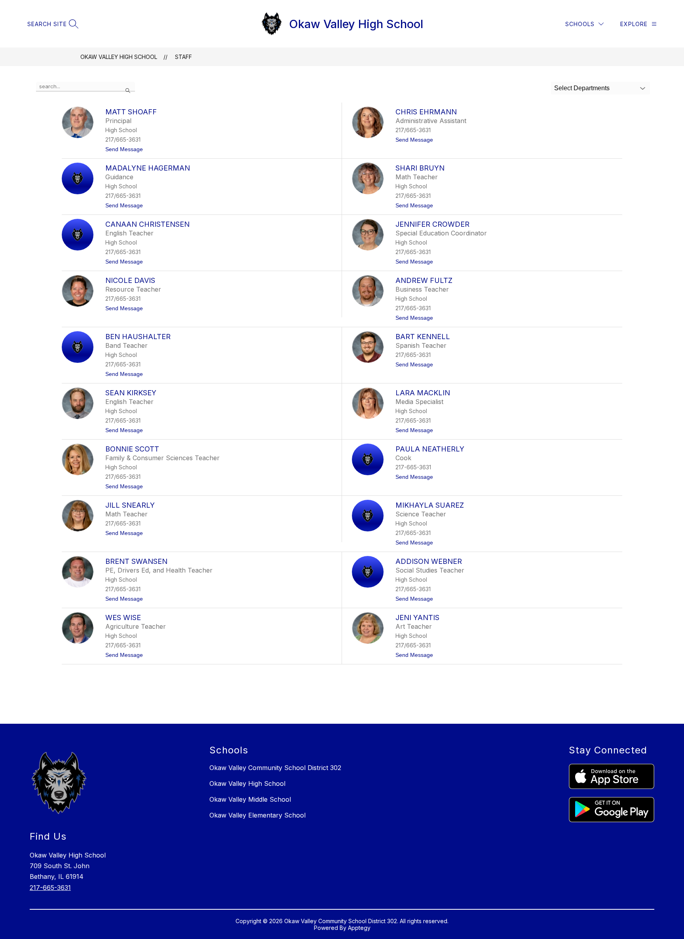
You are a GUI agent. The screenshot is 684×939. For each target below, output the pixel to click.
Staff (183, 56)
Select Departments (582, 88)
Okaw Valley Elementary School (257, 815)
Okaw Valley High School (118, 56)
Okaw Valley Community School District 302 (275, 768)
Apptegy (359, 927)
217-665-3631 (50, 888)
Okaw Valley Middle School (250, 799)
